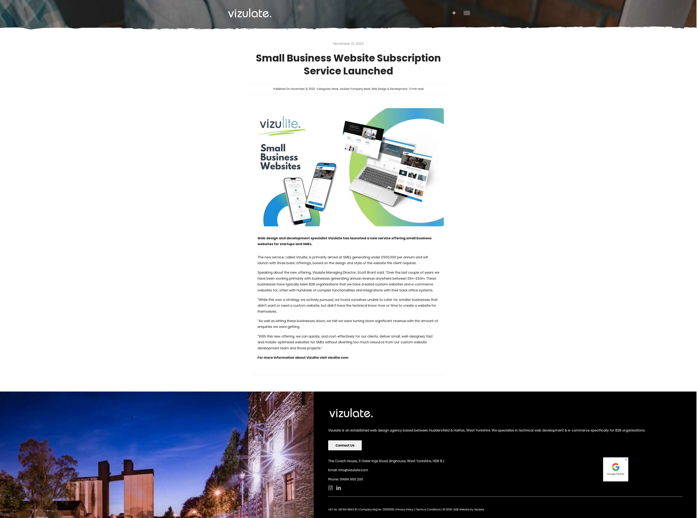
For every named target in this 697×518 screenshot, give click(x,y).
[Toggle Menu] (467, 13)
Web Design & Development (389, 89)
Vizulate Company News (355, 89)
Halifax (459, 430)
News (335, 89)
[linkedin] (338, 488)
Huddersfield (439, 430)
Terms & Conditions (428, 509)
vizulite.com (338, 357)
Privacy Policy (404, 509)
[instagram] (330, 488)
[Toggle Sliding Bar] (454, 13)
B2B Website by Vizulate (469, 509)
